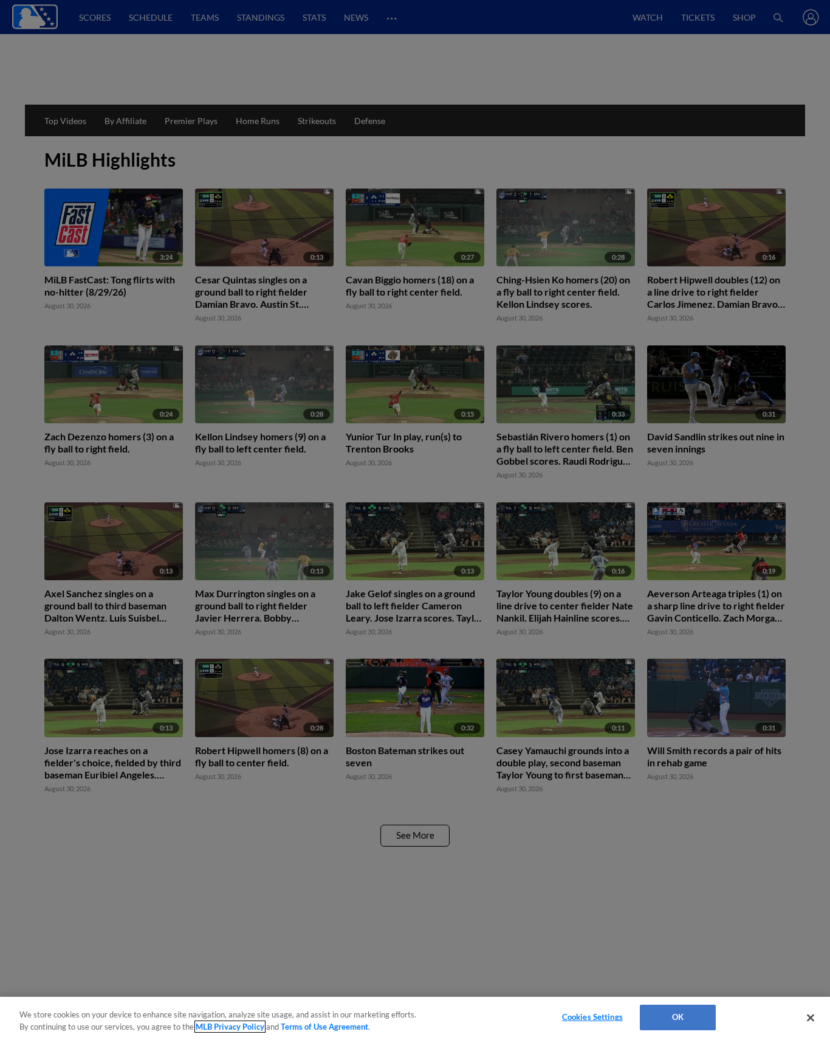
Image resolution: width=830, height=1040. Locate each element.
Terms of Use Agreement (324, 1026)
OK (678, 1017)
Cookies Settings (592, 1017)
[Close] (810, 1017)
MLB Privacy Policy (230, 1026)
